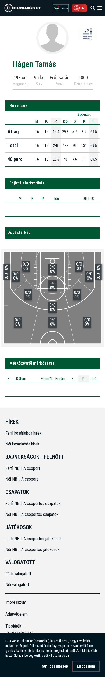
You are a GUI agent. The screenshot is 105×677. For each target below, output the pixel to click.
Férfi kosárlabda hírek (23, 433)
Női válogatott (17, 584)
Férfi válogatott (18, 573)
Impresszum (15, 602)
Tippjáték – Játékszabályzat (17, 629)
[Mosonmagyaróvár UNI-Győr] (87, 33)
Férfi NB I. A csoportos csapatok (33, 503)
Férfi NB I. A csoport (22, 468)
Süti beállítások (55, 666)
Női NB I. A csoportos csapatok (32, 514)
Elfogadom (86, 666)
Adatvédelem (16, 614)
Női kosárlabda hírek (22, 444)
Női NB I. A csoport (21, 479)
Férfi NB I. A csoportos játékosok (33, 538)
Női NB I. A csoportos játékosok (32, 549)
